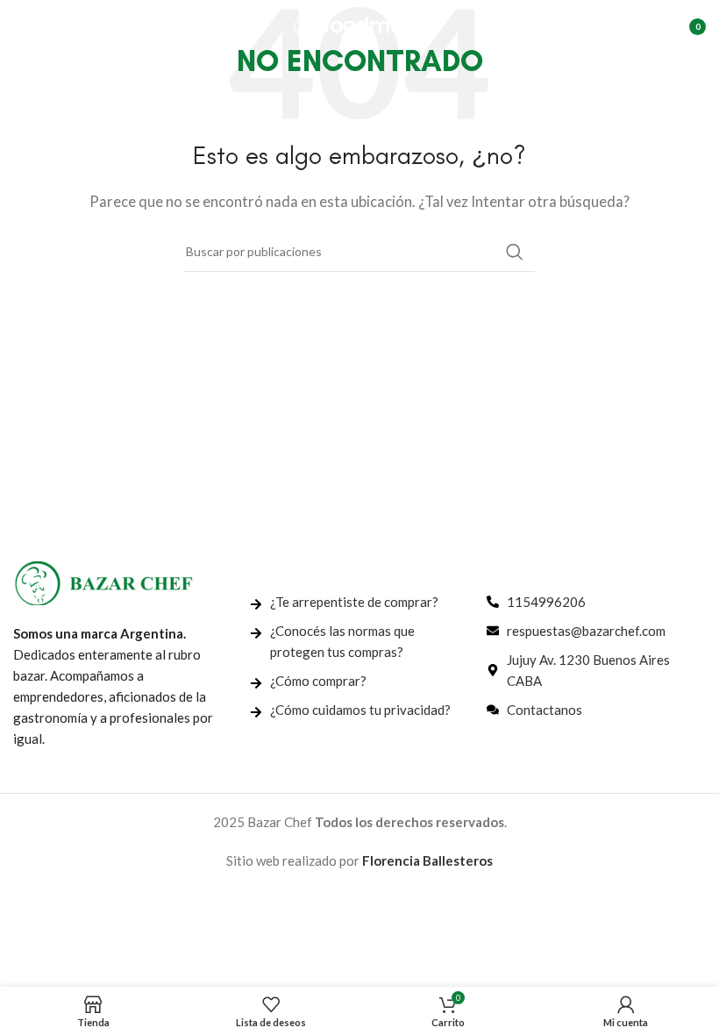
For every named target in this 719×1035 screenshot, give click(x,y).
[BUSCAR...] (515, 252)
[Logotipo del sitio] (359, 24)
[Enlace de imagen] (103, 581)
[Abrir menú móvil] (21, 26)
